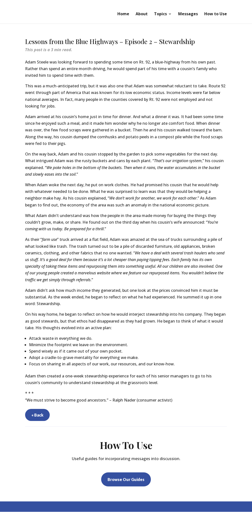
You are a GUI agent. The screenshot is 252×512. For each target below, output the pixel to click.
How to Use (215, 14)
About (142, 14)
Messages (188, 14)
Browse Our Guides (126, 479)
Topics (160, 14)
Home (123, 14)
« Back (37, 415)
